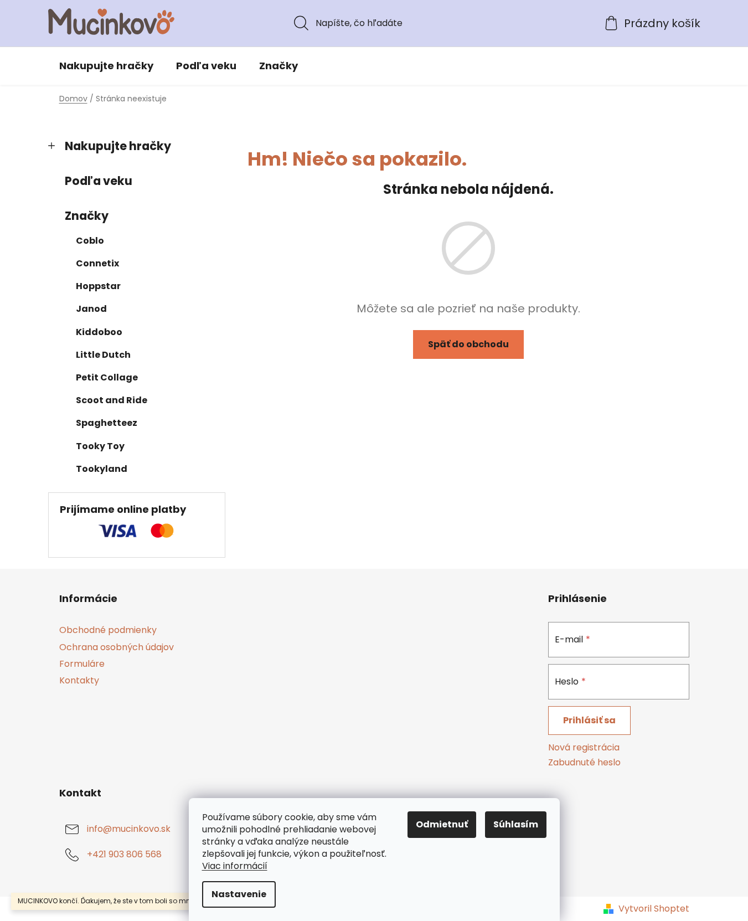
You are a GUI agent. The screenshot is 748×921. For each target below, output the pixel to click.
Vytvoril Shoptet (653, 909)
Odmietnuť (442, 824)
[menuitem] (106, 66)
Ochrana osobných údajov (116, 647)
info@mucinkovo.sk (129, 828)
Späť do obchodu (468, 344)
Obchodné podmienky (108, 630)
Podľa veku (98, 181)
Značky (87, 216)
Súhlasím (515, 824)
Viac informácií (234, 866)
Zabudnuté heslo (584, 763)
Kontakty (79, 680)
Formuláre (82, 663)
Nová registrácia (584, 748)
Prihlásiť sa (589, 720)
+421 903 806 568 (124, 854)
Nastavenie (238, 894)
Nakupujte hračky (118, 146)
